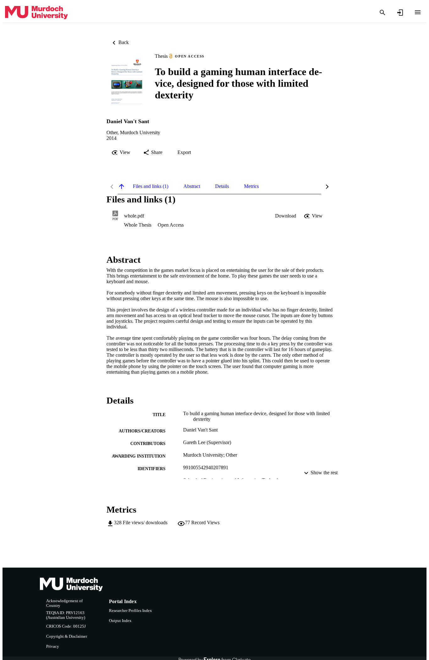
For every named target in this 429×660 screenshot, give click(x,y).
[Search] (382, 12)
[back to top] (121, 186)
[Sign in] (400, 12)
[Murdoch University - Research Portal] (36, 13)
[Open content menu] (417, 12)
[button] (285, 216)
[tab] (150, 186)
